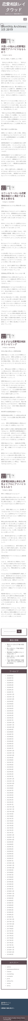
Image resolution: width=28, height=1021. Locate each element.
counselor (11, 202)
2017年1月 (10, 945)
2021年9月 (10, 814)
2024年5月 (10, 739)
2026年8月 (10, 675)
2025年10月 (10, 699)
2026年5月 (10, 682)
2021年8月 (10, 816)
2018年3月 (10, 912)
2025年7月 (10, 706)
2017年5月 (10, 935)
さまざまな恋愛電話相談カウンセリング (13, 343)
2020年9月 (10, 842)
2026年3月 (10, 687)
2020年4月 (10, 853)
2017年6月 (10, 933)
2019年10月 (10, 868)
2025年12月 (10, 694)
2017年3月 (10, 940)
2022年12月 (10, 779)
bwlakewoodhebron (13, 969)
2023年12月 (10, 750)
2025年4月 (10, 713)
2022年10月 (10, 783)
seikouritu (10, 981)
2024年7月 (10, 734)
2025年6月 (10, 708)
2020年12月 (10, 835)
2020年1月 (10, 860)
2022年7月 (10, 790)
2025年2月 (10, 718)
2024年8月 (10, 732)
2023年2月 (10, 774)
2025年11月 (10, 697)
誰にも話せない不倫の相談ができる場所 (15, 649)
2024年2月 (10, 746)
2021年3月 (10, 828)
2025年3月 (10, 715)
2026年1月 (10, 692)
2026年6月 (10, 680)
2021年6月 (10, 821)
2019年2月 (10, 886)
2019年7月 (10, 875)
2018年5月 (10, 907)
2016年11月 (10, 949)
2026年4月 (10, 685)
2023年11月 (10, 753)
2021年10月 (10, 811)
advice (10, 490)
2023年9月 (10, 757)
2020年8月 (10, 844)
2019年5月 (10, 879)
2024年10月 (10, 727)
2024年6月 (10, 736)
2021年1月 (10, 832)
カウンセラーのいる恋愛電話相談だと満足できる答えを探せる (13, 196)
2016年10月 (10, 952)
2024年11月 (10, 725)
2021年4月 (10, 825)
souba (9, 983)
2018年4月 (10, 910)
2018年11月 (10, 893)
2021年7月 (10, 818)
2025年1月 (10, 720)
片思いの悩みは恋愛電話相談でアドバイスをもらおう (13, 49)
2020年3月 (10, 856)
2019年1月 (10, 889)
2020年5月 (10, 851)
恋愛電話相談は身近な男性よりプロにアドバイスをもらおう (13, 484)
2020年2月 (10, 858)
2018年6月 (10, 905)
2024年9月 (10, 729)
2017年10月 (10, 924)
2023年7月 (10, 762)
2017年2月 (10, 942)
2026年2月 (10, 690)
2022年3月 (10, 800)
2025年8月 (10, 704)
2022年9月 (10, 786)
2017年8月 (10, 928)
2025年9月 (10, 701)
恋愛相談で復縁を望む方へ (7, 1008)
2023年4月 (10, 769)
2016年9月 (10, 954)
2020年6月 (10, 849)
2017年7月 (10, 931)
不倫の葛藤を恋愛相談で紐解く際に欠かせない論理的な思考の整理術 (15, 661)
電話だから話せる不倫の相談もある (15, 645)
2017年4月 (10, 938)
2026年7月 (10, 678)
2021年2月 (10, 830)
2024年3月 (10, 743)
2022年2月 (10, 802)
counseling (12, 347)
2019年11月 (10, 865)
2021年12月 (10, 807)
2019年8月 (10, 872)
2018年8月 (10, 900)
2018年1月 (10, 917)
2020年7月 (10, 846)
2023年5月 (10, 767)
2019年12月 (10, 863)
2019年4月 (10, 882)
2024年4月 (10, 741)
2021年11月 (10, 809)
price (8, 978)
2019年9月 (10, 870)
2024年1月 (10, 748)
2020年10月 (10, 839)
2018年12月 (10, 891)
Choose (9, 971)
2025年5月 (10, 711)
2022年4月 (10, 797)
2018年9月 (10, 898)
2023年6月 (10, 764)
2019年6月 (10, 877)
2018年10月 (10, 896)
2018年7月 (10, 903)
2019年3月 (10, 884)
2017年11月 (10, 921)
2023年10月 (10, 755)
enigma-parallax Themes (18, 1019)
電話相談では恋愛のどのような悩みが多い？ (15, 653)
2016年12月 (10, 947)
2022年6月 (10, 793)
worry (10, 55)
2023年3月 (10, 771)
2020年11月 (10, 837)
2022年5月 (10, 795)
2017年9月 (10, 926)
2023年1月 (10, 776)
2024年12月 (10, 722)
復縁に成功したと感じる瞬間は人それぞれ (15, 656)
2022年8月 (10, 788)
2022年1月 (10, 804)
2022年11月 (10, 781)
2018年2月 (10, 914)
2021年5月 (10, 823)
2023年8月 (10, 760)
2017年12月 (10, 919)
